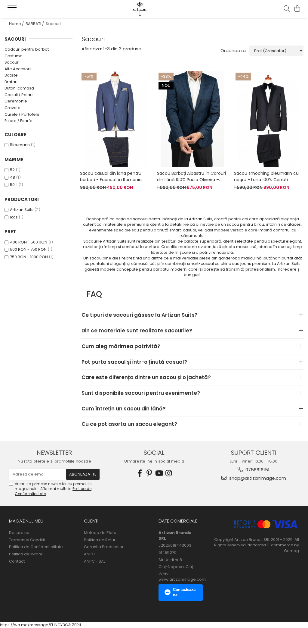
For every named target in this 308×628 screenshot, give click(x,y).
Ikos (14, 217)
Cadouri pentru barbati (27, 49)
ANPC (89, 554)
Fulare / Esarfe (18, 121)
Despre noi (19, 532)
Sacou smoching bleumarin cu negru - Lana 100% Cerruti (266, 176)
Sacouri (12, 62)
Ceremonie (16, 101)
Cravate (12, 108)
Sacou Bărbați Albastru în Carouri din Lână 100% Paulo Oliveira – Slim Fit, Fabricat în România (191, 176)
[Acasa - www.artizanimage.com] (153, 9)
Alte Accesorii (18, 69)
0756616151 (257, 469)
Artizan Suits (21, 209)
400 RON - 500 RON (28, 242)
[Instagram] (168, 473)
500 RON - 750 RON (28, 249)
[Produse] (13, 9)
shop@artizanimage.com (257, 478)
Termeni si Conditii (27, 540)
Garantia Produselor (104, 547)
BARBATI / (35, 24)
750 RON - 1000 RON (29, 257)
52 (12, 170)
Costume (14, 56)
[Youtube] (158, 473)
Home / (17, 24)
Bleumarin (20, 145)
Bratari (11, 82)
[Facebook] (139, 473)
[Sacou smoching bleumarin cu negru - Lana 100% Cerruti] (269, 119)
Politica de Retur (100, 540)
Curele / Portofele (22, 114)
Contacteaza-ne (185, 592)
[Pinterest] (149, 473)
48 (12, 177)
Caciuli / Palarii (19, 95)
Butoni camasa (19, 88)
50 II (13, 184)
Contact (17, 561)
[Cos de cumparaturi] (297, 9)
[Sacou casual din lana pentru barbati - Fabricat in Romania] (115, 119)
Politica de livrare (26, 554)
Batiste (11, 75)
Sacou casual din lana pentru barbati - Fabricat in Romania (111, 176)
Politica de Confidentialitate (36, 547)
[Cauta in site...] (287, 9)
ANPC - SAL (94, 561)
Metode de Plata (100, 532)
